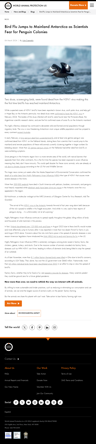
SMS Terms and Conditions (72, 380)
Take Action (41, 374)
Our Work (42, 368)
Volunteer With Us (44, 387)
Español (8, 412)
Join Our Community (45, 393)
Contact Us (10, 359)
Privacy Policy (68, 368)
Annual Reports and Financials (16, 380)
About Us (9, 368)
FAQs (7, 374)
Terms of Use (66, 374)
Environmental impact (29, 313)
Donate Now (42, 380)
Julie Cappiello (27, 41)
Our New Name (11, 387)
